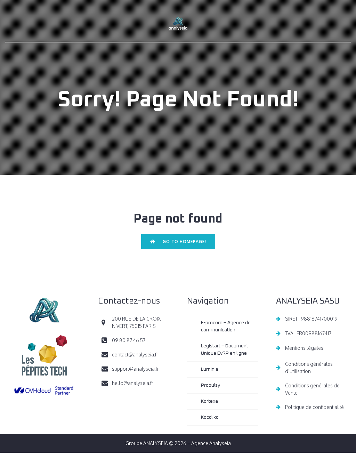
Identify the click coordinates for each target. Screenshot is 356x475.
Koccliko (210, 417)
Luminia (209, 369)
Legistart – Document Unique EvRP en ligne (225, 350)
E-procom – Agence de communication (226, 326)
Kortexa (209, 401)
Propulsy (210, 385)
